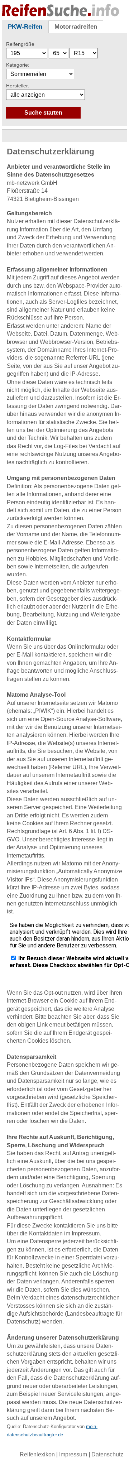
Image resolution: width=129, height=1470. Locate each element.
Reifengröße (20, 44)
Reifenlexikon (37, 1454)
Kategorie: (17, 65)
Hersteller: (17, 85)
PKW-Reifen (25, 26)
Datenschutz (107, 1454)
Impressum (73, 1454)
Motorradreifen (75, 26)
